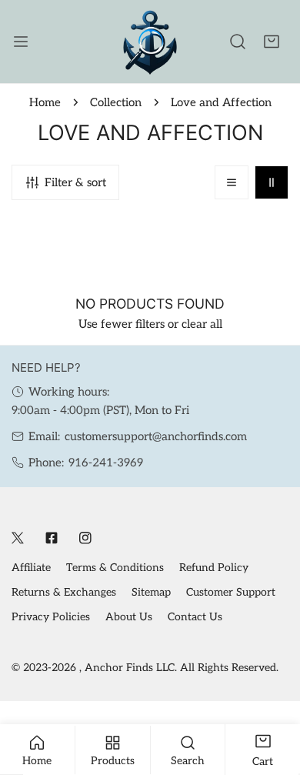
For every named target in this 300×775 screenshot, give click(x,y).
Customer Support (230, 592)
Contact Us (195, 616)
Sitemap (151, 592)
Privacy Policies (51, 616)
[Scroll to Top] (272, 693)
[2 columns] (271, 182)
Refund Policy (213, 567)
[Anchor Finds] (150, 41)
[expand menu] (21, 42)
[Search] (238, 41)
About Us (128, 616)
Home (45, 102)
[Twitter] (18, 538)
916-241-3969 (105, 462)
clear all (202, 324)
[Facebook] (51, 538)
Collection (116, 102)
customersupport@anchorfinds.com (156, 436)
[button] (271, 41)
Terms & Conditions (115, 567)
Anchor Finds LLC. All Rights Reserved (180, 667)
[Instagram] (85, 538)
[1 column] (231, 182)
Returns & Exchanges (64, 592)
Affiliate (31, 567)
